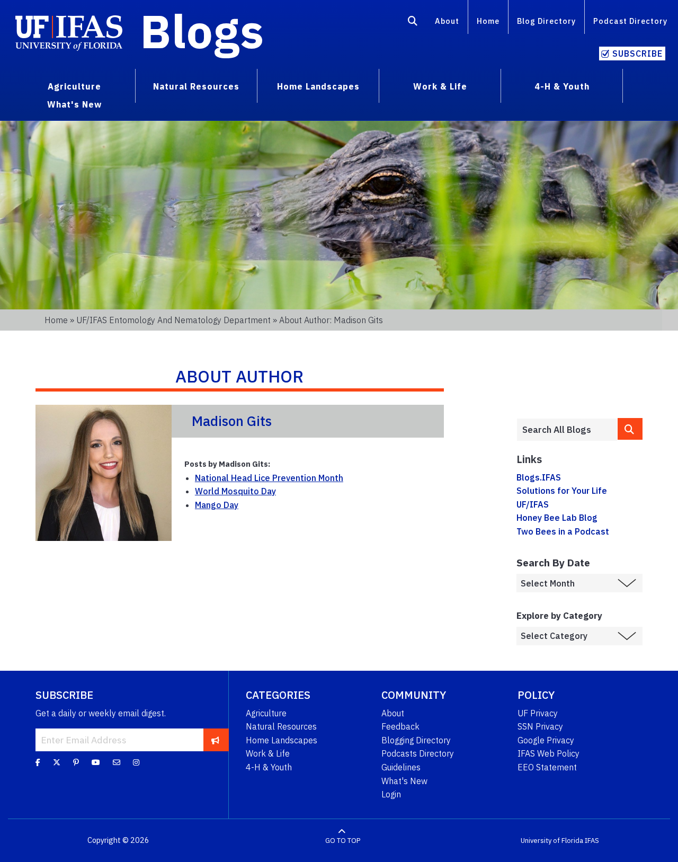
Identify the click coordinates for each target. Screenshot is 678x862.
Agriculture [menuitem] (74, 86)
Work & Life (268, 753)
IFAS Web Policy (548, 753)
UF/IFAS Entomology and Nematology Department (173, 320)
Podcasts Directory (417, 753)
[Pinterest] (76, 762)
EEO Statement (547, 767)
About (447, 21)
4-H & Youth (269, 767)
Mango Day (216, 505)
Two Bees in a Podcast (562, 531)
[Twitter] (56, 762)
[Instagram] (136, 762)
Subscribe (637, 53)
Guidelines (401, 767)
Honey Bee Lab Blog (556, 517)
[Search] (412, 23)
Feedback (400, 726)
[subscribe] (215, 739)
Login (391, 794)
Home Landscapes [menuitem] (318, 86)
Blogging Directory (416, 740)
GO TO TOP (342, 840)
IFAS (592, 840)
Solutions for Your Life (561, 490)
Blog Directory (546, 21)
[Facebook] (37, 762)
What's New (404, 781)
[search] (630, 429)
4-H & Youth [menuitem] (562, 86)
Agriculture (266, 713)
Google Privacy (546, 740)
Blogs (202, 31)
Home (488, 21)
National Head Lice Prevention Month (269, 478)
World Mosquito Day (235, 491)
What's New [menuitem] (74, 104)
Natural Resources (281, 726)
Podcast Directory (630, 21)
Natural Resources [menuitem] (196, 86)
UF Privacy (538, 713)
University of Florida (552, 840)
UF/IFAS (532, 504)
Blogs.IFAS (538, 477)
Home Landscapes (281, 740)
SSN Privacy (540, 726)
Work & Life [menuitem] (440, 86)
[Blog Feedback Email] (116, 762)
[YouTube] (96, 762)
